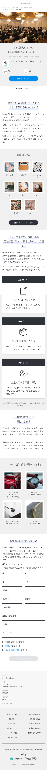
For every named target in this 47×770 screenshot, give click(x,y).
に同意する (13, 646)
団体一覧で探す (12, 714)
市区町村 (28, 598)
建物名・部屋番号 (9, 615)
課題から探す (12, 723)
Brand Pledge (6, 8)
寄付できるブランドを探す (23, 222)
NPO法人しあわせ (9, 9)
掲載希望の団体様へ (34, 733)
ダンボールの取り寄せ (13, 564)
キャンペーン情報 (34, 723)
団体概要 (28, 88)
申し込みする (23, 659)
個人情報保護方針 (12, 650)
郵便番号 (5, 590)
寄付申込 (19, 88)
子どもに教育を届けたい (26, 8)
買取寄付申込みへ (23, 78)
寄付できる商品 (35, 719)
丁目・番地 (6, 607)
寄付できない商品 (34, 728)
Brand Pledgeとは (35, 714)
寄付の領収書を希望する (14, 642)
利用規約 (8, 646)
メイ (26, 581)
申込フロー (12, 719)
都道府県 (5, 598)
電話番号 (5, 624)
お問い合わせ (38, 750)
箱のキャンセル (12, 737)
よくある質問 (12, 733)
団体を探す (15, 8)
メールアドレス (8, 633)
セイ (4, 581)
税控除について (12, 728)
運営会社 (8, 750)
